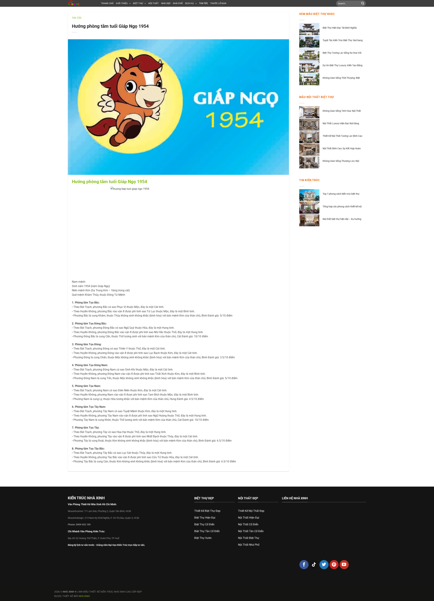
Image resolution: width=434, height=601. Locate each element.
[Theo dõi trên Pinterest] (334, 564)
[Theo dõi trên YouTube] (344, 564)
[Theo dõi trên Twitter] (324, 564)
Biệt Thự (138, 3)
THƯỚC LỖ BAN (218, 3)
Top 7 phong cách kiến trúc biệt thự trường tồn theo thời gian (341, 194)
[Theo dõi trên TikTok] (314, 564)
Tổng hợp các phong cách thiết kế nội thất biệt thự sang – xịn (342, 206)
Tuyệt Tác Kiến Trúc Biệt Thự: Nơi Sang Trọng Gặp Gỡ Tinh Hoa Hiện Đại (343, 40)
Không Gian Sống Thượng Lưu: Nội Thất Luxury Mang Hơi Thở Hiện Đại (341, 161)
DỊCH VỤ (189, 3)
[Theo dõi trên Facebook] (304, 564)
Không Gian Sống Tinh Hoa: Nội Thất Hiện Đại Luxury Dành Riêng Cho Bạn (342, 111)
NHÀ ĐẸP (166, 3)
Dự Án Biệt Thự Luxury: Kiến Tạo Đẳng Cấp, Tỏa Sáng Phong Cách (342, 65)
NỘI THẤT (153, 3)
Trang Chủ (107, 3)
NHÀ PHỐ (178, 3)
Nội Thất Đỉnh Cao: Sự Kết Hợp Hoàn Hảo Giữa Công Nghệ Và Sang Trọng (342, 148)
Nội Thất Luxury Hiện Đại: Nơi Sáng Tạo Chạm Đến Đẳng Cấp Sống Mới (341, 123)
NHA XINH (84, 596)
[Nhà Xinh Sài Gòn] (82, 3)
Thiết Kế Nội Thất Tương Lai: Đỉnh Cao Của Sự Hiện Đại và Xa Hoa (342, 136)
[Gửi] (363, 3)
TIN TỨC (203, 3)
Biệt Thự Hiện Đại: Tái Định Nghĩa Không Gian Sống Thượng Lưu (340, 28)
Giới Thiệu (122, 3)
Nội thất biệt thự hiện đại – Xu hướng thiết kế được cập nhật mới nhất (342, 219)
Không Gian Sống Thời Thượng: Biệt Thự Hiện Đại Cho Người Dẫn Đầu (341, 78)
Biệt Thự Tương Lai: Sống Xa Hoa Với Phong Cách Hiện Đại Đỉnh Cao (342, 53)
